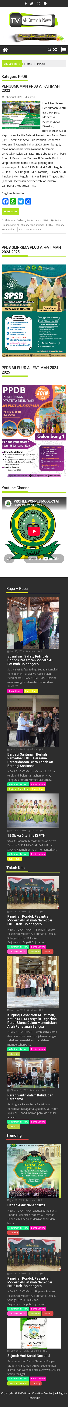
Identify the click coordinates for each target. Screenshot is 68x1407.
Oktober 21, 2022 (19, 1350)
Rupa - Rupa (31, 691)
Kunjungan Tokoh (17, 951)
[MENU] (64, 49)
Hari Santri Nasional (18, 1383)
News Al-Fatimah (19, 225)
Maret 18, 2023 (18, 911)
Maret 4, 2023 (17, 1010)
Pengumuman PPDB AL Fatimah (46, 225)
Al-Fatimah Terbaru (15, 220)
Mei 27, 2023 (17, 651)
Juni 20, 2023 (17, 1200)
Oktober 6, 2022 (19, 1090)
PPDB (45, 220)
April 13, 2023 (17, 749)
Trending (47, 951)
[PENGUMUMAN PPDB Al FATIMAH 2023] (21, 103)
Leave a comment (32, 229)
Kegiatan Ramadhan (18, 789)
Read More (10, 211)
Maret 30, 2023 (18, 830)
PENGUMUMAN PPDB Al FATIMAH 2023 (31, 88)
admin (31, 97)
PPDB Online (8, 229)
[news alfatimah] (5, 49)
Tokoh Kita (34, 951)
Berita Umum (34, 220)
